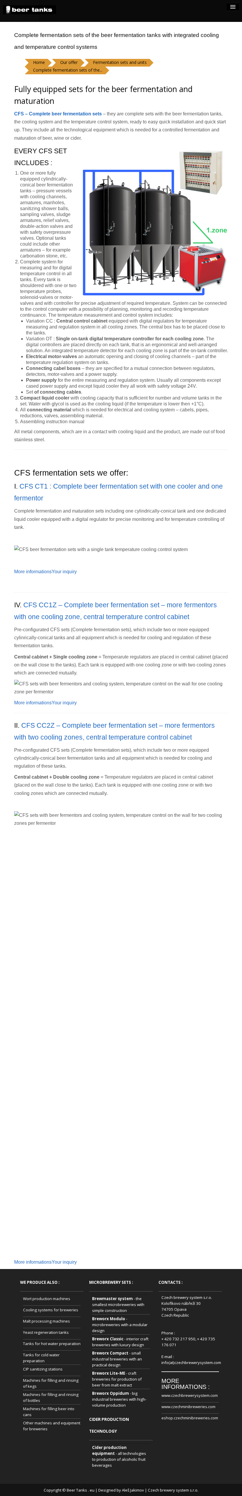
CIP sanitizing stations (43, 1369)
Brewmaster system (112, 1298)
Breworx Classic (107, 1339)
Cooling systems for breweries (50, 1310)
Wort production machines (46, 1298)
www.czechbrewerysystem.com (189, 1395)
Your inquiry (64, 571)
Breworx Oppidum (110, 1393)
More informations (33, 571)
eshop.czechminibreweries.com (189, 1418)
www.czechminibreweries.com (188, 1406)
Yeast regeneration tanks (46, 1332)
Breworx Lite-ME (108, 1373)
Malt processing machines (46, 1321)
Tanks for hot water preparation (52, 1343)
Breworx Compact (110, 1353)
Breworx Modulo (108, 1318)
